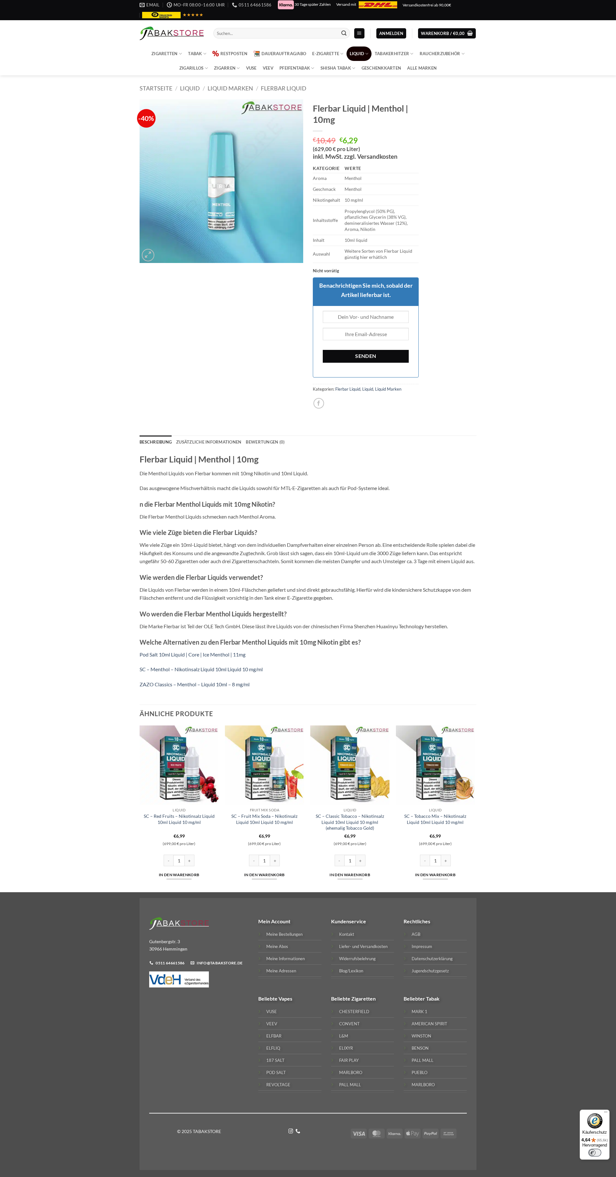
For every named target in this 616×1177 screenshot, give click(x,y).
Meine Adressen (281, 970)
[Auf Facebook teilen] (318, 403)
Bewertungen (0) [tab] (265, 442)
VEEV (268, 68)
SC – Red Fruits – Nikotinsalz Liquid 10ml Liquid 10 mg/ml (179, 819)
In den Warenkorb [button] (179, 875)
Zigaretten (164, 53)
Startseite (156, 88)
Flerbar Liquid (283, 88)
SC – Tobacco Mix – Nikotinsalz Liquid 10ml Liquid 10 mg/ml (435, 819)
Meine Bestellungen (284, 934)
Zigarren (224, 68)
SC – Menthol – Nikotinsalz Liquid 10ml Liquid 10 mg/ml (201, 669)
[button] (359, 33)
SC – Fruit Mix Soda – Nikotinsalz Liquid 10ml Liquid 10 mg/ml (264, 819)
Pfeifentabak (294, 68)
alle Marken (422, 68)
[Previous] (140, 808)
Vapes (285, 998)
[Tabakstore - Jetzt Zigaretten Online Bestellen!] (172, 33)
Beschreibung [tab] (156, 442)
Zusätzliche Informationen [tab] (208, 442)
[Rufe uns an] (297, 1131)
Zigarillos (191, 68)
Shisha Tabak (336, 68)
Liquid (357, 53)
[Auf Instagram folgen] (290, 1131)
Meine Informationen (285, 958)
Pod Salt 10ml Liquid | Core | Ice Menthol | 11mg (192, 654)
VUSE (251, 68)
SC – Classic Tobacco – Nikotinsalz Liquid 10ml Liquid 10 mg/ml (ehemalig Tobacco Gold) (350, 822)
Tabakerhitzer (392, 53)
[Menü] (606, 1113)
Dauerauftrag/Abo (283, 53)
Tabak (195, 53)
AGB (416, 934)
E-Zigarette (325, 53)
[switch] (594, 1152)
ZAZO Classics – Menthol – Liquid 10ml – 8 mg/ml (195, 684)
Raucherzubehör (440, 53)
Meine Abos (277, 946)
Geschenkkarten (381, 68)
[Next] (474, 808)
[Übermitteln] (343, 33)
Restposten (233, 53)
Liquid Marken (230, 88)
